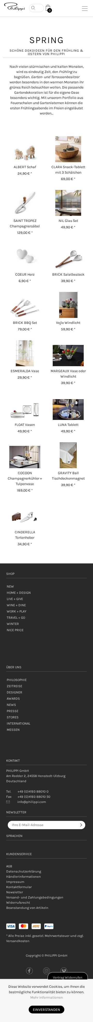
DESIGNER (14, 692)
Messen (13, 730)
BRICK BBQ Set (25, 323)
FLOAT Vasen (25, 425)
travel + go (16, 617)
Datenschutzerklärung (23, 871)
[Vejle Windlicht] (68, 305)
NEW (10, 586)
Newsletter (14, 892)
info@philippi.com (31, 802)
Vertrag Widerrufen (67, 977)
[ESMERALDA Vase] (24, 353)
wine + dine (16, 605)
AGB (9, 866)
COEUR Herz (25, 274)
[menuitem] (46, 866)
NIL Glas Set (68, 221)
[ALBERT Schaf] (24, 149)
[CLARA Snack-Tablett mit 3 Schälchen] (68, 149)
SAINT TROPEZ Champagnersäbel (25, 223)
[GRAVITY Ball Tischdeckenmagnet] (68, 455)
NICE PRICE (15, 630)
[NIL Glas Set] (68, 203)
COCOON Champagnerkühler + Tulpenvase (25, 478)
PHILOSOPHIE (17, 680)
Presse (12, 711)
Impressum (15, 882)
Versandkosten (17, 941)
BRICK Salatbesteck (68, 274)
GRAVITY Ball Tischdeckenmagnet (68, 476)
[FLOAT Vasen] (24, 407)
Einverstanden (46, 1009)
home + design (19, 593)
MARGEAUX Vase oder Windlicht (68, 374)
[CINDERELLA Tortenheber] (24, 514)
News (11, 705)
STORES (13, 717)
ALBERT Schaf (25, 167)
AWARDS (13, 698)
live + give (15, 599)
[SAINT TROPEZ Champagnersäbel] (24, 203)
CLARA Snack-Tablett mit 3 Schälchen (68, 170)
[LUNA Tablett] (68, 407)
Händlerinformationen (23, 876)
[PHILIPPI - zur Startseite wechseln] (14, 7)
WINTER (13, 624)
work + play (16, 611)
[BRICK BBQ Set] (24, 305)
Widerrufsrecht (18, 902)
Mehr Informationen (46, 997)
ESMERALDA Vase (25, 371)
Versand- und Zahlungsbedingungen (34, 897)
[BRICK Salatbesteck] (68, 257)
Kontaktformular (19, 887)
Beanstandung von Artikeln (27, 908)
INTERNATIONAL (18, 723)
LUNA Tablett (68, 425)
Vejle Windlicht (68, 323)
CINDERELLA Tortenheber (25, 535)
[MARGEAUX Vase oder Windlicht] (68, 353)
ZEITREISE (14, 686)
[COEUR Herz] (24, 257)
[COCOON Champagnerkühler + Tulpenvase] (24, 455)
